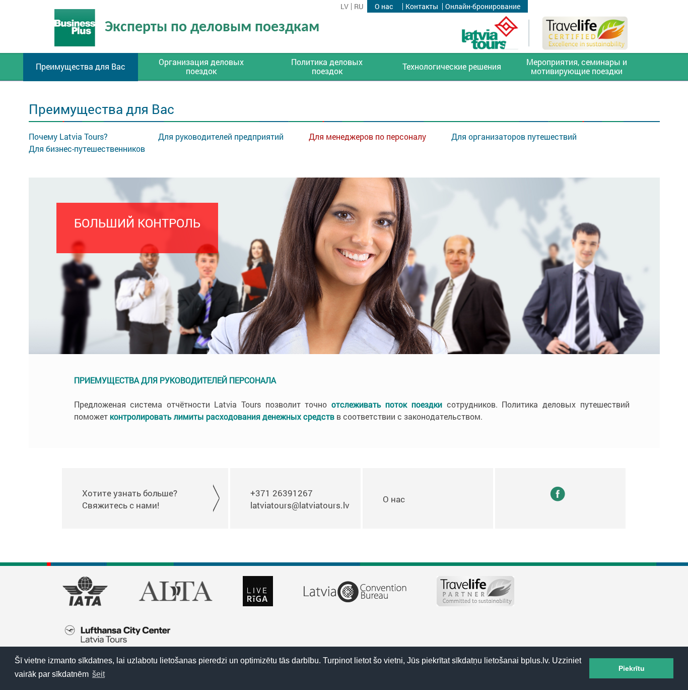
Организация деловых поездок (201, 67)
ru (358, 6)
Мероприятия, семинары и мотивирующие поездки (576, 67)
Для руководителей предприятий (221, 136)
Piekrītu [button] (631, 668)
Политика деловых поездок (327, 67)
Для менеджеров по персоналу (367, 136)
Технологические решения (451, 66)
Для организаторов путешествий (514, 136)
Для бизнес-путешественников (87, 148)
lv (344, 6)
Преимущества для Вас (80, 66)
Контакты (421, 6)
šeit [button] (98, 674)
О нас (384, 6)
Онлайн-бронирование (482, 6)
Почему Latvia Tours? (68, 136)
